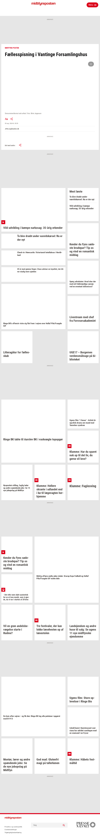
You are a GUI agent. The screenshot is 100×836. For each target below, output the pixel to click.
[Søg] (64, 825)
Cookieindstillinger (11, 829)
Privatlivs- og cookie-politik (13, 827)
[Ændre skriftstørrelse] (6, 118)
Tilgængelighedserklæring (13, 832)
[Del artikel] (11, 118)
